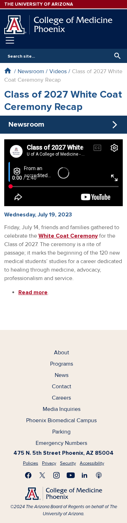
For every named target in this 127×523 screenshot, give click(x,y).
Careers (61, 397)
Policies (30, 463)
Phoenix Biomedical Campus (61, 420)
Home (7, 70)
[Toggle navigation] (10, 40)
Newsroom (31, 71)
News (61, 375)
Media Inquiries (61, 409)
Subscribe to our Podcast (98, 475)
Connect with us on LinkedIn (84, 475)
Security (68, 463)
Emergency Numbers (61, 443)
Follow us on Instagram (56, 475)
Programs (61, 363)
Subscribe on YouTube (70, 475)
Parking (61, 431)
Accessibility (92, 463)
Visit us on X (42, 475)
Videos (58, 71)
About (61, 352)
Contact (61, 386)
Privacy (49, 463)
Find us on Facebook (28, 475)
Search (116, 56)
